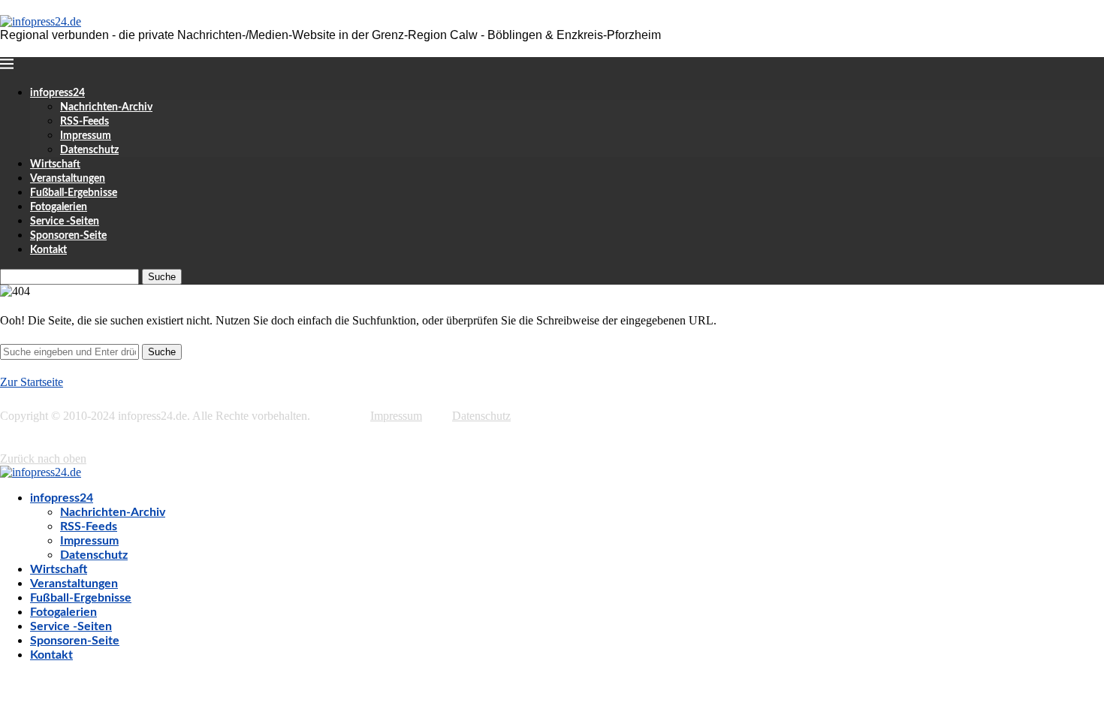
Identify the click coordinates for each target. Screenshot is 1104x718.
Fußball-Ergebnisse (73, 193)
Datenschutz (89, 150)
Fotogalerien (58, 207)
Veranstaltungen (67, 178)
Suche (162, 276)
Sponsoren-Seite (68, 236)
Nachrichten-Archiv (106, 107)
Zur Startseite (31, 382)
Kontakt (48, 250)
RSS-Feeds (84, 121)
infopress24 (57, 93)
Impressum (85, 136)
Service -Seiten (64, 221)
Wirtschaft (55, 164)
